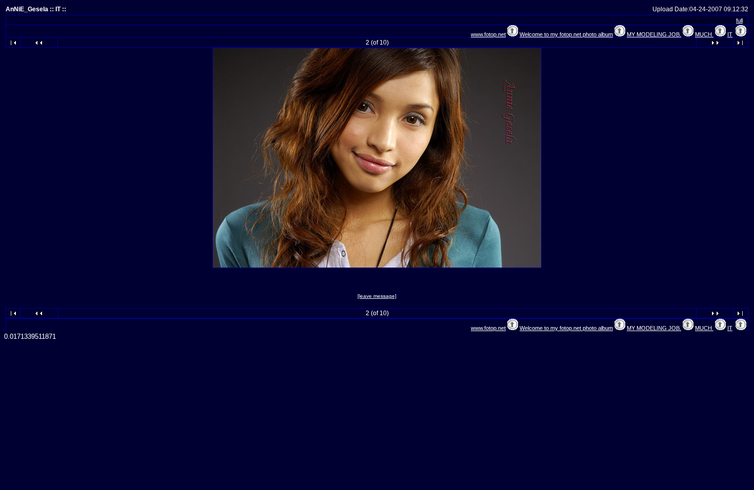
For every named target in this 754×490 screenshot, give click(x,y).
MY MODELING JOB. (654, 34)
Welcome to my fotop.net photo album (566, 34)
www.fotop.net (488, 34)
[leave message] (377, 296)
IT (729, 34)
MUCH (704, 34)
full (739, 20)
